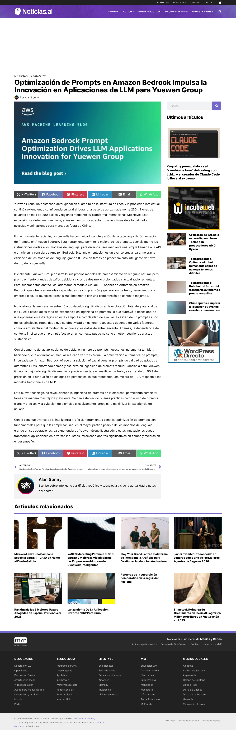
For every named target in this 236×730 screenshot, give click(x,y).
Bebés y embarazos (110, 675)
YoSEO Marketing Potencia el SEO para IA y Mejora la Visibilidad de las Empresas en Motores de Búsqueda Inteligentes (91, 559)
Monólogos (147, 684)
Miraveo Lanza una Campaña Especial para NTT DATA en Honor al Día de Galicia (37, 557)
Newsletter (162, 3)
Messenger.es (64, 670)
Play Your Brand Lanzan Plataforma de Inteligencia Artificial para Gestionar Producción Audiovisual (144, 557)
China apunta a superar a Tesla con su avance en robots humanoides (204, 306)
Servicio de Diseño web (174, 644)
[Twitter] (220, 2)
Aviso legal (169, 720)
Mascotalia (147, 689)
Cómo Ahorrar (148, 694)
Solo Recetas (106, 665)
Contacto (208, 3)
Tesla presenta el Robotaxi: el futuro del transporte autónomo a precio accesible (204, 288)
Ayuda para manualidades (29, 689)
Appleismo (62, 675)
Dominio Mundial (150, 670)
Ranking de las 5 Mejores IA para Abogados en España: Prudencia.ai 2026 (37, 613)
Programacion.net (66, 665)
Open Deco (20, 670)
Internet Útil (63, 699)
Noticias (21, 76)
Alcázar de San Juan (194, 670)
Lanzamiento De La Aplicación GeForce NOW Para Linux (88, 611)
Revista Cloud (64, 694)
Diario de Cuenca (192, 689)
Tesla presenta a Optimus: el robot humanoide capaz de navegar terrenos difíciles (203, 266)
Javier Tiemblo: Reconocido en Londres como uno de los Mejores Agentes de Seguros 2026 (197, 557)
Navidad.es (147, 675)
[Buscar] (216, 106)
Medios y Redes (211, 639)
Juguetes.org (148, 679)
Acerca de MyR (213, 644)
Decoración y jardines (26, 694)
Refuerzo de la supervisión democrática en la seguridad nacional (140, 578)
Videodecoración (23, 684)
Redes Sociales (65, 689)
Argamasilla (189, 675)
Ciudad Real (190, 684)
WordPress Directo (66, 684)
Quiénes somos (179, 3)
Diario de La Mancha (194, 694)
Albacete (188, 665)
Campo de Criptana (194, 679)
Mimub (18, 699)
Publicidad (195, 3)
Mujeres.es (105, 689)
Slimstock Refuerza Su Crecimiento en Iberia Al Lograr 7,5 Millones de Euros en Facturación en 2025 (197, 615)
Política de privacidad (188, 720)
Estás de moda (107, 670)
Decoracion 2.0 (22, 665)
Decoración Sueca (24, 675)
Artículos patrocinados (144, 644)
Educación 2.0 (149, 665)
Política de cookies (211, 720)
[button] (220, 12)
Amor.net (104, 679)
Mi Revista (146, 704)
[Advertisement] (118, 44)
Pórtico (18, 704)
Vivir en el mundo (108, 694)
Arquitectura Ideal (24, 679)
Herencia (188, 699)
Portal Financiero (150, 699)
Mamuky (103, 684)
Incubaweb (62, 679)
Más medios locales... (195, 704)
